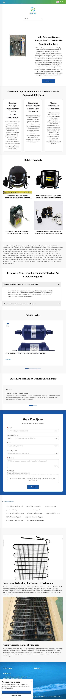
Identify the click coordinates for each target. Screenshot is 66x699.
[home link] (33, 10)
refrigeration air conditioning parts (34, 517)
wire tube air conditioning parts (35, 520)
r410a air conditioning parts (13, 517)
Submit (33, 487)
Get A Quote (48, 81)
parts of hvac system (50, 506)
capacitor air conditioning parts (32, 510)
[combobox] (11, 438)
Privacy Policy (57, 696)
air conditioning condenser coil (14, 506)
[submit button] (41, 18)
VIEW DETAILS (17, 179)
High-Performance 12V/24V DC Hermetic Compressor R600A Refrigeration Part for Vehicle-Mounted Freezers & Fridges (48, 197)
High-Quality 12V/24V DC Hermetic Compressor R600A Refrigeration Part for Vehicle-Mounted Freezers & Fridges (17, 197)
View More (8, 359)
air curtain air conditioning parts (14, 520)
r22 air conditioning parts (53, 513)
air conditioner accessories (33, 506)
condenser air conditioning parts (15, 513)
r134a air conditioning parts (34, 513)
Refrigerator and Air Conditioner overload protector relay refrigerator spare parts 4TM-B (48, 232)
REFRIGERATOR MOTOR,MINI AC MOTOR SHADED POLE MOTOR (17, 232)
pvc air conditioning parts (13, 510)
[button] (27, 368)
